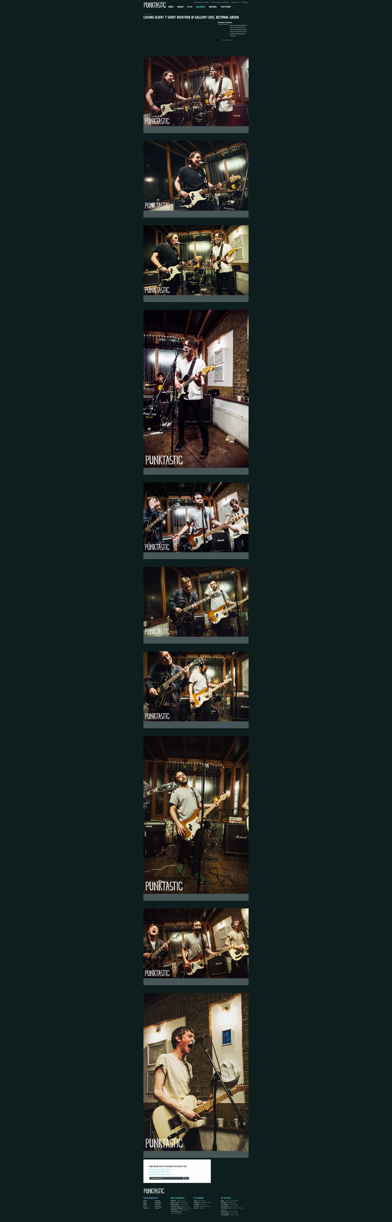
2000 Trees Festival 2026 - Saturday (160, 1174)
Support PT (158, 1208)
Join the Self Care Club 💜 (201, 2)
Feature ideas (230, 1213)
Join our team (235, 2)
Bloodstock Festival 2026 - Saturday (160, 1169)
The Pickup (226, 6)
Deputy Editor (179, 1204)
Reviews (213, 6)
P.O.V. (145, 1206)
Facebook (202, 1202)
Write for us (229, 1211)
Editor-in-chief (180, 1202)
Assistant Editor (179, 1206)
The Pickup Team (176, 1211)
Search (186, 1178)
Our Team (158, 1204)
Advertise (158, 1206)
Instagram (200, 1204)
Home (145, 1200)
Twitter (200, 1200)
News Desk (180, 1210)
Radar (180, 6)
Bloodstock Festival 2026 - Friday (159, 1172)
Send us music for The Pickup (219, 2)
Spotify (199, 1208)
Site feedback (230, 1215)
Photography (229, 1206)
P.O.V (189, 6)
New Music (228, 1202)
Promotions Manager (181, 1208)
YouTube (202, 1206)
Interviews (158, 1202)
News (170, 6)
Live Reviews (229, 1204)
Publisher (178, 1200)
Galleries (200, 6)
